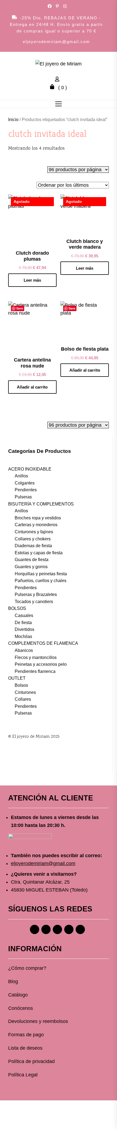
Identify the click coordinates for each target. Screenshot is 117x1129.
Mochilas (23, 636)
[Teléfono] (68, 929)
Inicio (13, 119)
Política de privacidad (31, 1061)
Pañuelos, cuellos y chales (40, 580)
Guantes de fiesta (31, 559)
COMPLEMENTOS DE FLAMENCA (43, 643)
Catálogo (18, 995)
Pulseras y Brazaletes (36, 594)
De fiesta (23, 622)
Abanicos (24, 650)
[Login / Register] (58, 80)
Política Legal (23, 1074)
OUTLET (17, 678)
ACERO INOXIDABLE (29, 469)
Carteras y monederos (36, 524)
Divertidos (24, 629)
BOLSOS (17, 608)
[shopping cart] (53, 87)
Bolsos (21, 685)
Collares (23, 699)
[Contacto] (80, 929)
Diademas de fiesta (33, 545)
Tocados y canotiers (34, 601)
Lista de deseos (25, 1048)
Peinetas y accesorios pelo (41, 664)
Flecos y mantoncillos (36, 657)
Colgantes (25, 483)
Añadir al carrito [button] (32, 387)
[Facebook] (34, 929)
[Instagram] (46, 929)
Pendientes (26, 489)
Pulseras (23, 497)
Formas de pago (26, 1034)
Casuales (24, 615)
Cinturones (25, 692)
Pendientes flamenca (35, 671)
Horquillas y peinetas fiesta (41, 573)
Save (19, 308)
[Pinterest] (57, 929)
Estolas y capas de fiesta (39, 552)
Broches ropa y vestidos (38, 518)
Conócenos (20, 1008)
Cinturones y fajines (34, 531)
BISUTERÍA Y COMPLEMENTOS (41, 504)
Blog (13, 981)
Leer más (32, 280)
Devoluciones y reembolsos (38, 1021)
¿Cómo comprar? (27, 968)
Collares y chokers (33, 539)
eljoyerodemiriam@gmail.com (56, 41)
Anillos (21, 476)
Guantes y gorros (31, 566)
